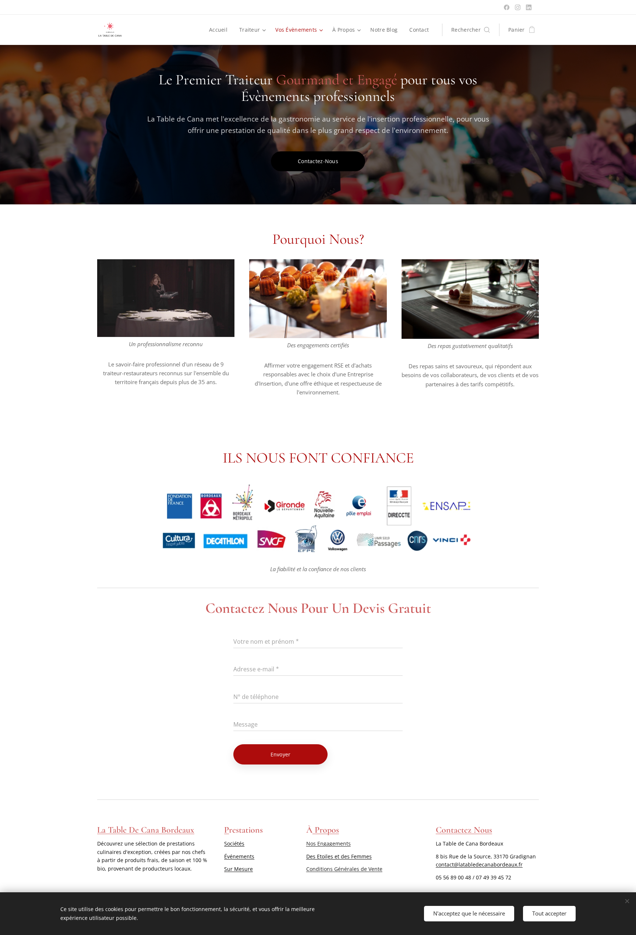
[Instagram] (517, 7)
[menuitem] (220, 30)
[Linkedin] (528, 7)
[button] (470, 30)
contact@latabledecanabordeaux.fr (479, 864)
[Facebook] (506, 7)
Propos (325, 830)
